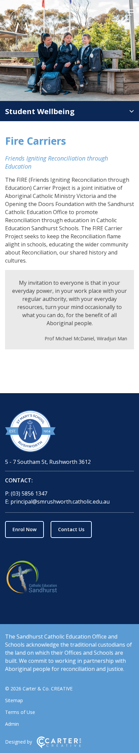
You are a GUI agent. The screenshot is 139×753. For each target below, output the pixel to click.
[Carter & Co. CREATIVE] (59, 746)
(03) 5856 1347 (29, 493)
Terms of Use (20, 712)
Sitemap (14, 700)
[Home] (69, 432)
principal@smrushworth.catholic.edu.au (60, 501)
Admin (12, 724)
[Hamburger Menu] (130, 12)
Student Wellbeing (40, 111)
